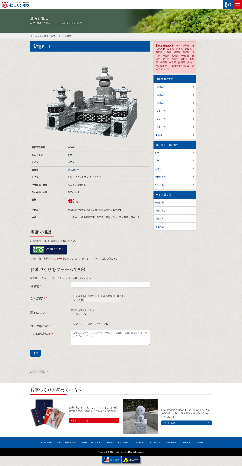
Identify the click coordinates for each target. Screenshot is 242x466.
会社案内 (187, 442)
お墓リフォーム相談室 (66, 442)
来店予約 (133, 459)
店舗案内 (109, 442)
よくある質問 (155, 442)
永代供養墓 (160, 176)
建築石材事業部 (172, 442)
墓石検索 (44, 36)
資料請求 (114, 459)
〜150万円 (160, 103)
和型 (70, 154)
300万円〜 (56, 36)
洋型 (157, 160)
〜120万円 (160, 95)
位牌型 (158, 168)
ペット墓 (159, 184)
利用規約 (42, 373)
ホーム (33, 36)
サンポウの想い (170, 423)
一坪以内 (159, 202)
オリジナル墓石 (45, 442)
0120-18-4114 (55, 249)
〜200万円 (160, 111)
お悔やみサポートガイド (90, 442)
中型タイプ (73, 162)
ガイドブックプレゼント (81, 420)
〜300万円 (160, 127)
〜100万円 (160, 87)
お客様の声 (140, 442)
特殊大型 (159, 226)
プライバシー (34, 373)
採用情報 (199, 442)
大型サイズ (160, 218)
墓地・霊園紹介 (124, 442)
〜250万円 (160, 119)
